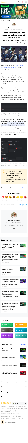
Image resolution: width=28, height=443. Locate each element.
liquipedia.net (22, 188)
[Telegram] (26, 205)
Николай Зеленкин (14, 28)
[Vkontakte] (20, 205)
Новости (9, 20)
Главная (3, 20)
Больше (23, 344)
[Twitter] (23, 205)
